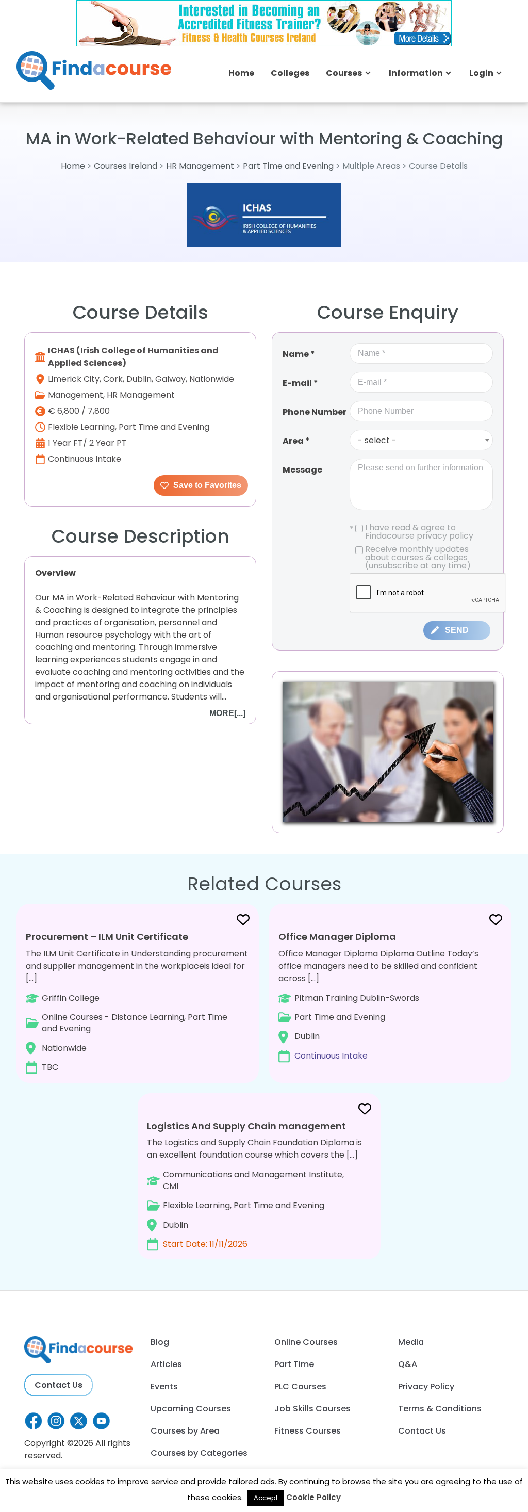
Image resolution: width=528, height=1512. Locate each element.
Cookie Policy (313, 1497)
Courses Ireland (125, 166)
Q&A (407, 1364)
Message (302, 470)
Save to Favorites (206, 485)
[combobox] (421, 440)
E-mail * (300, 383)
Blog (160, 1342)
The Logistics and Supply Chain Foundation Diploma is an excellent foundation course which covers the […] (254, 1184)
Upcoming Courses (191, 1409)
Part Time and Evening (288, 166)
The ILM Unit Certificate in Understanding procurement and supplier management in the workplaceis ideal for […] (137, 1001)
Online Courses (306, 1342)
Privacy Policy (426, 1386)
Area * (296, 441)
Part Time (294, 1364)
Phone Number (314, 412)
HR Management (200, 166)
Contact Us (58, 1385)
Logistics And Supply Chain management (246, 1125)
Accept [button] (266, 1498)
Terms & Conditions (440, 1409)
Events (164, 1386)
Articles (166, 1364)
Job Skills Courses (312, 1409)
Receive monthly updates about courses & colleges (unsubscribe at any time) (418, 557)
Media (411, 1342)
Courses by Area (185, 1431)
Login (481, 73)
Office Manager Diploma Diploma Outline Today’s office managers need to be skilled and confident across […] (378, 996)
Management (75, 395)
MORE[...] (227, 713)
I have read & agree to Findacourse (411, 532)
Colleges (290, 73)
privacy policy (445, 536)
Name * (299, 354)
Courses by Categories (199, 1453)
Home (241, 73)
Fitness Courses (307, 1431)
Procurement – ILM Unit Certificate (107, 936)
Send (457, 630)
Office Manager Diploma (337, 936)
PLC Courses (300, 1386)
